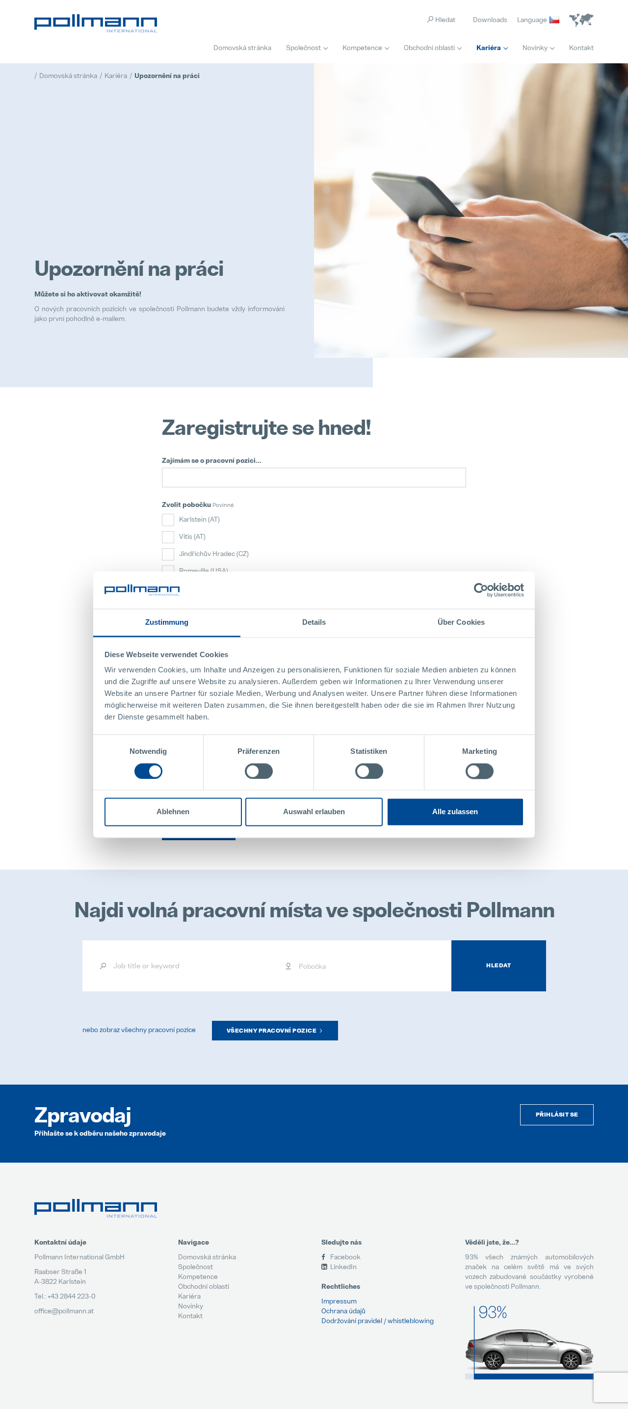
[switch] (259, 771)
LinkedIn (343, 1266)
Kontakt (581, 47)
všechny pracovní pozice (272, 1030)
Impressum (339, 1301)
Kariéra (488, 47)
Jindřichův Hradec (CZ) (214, 553)
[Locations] (581, 20)
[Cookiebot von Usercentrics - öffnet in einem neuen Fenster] (481, 590)
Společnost (303, 47)
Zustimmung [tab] (167, 622)
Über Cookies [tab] (461, 622)
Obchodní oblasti (429, 47)
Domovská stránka (242, 47)
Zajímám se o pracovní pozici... (212, 460)
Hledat (498, 965)
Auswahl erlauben (314, 812)
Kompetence (362, 47)
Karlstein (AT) (199, 519)
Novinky (535, 47)
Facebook (345, 1256)
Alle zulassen (455, 812)
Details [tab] (314, 622)
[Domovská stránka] (95, 23)
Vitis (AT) (192, 536)
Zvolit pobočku (186, 504)
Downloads (490, 19)
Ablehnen (173, 812)
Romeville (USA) (203, 570)
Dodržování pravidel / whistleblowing (377, 1320)
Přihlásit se (557, 1114)
